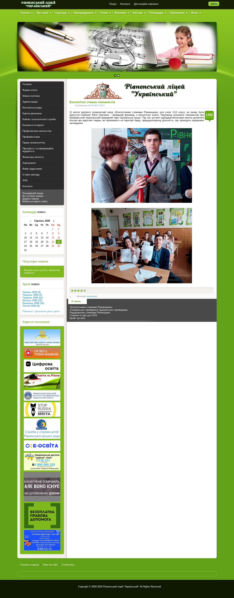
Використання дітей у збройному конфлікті (42, 271)
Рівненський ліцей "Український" (121, 586)
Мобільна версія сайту (35, 201)
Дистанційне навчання (146, 4)
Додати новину (30, 198)
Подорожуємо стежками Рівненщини (89, 312)
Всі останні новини (32, 196)
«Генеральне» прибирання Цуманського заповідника (98, 309)
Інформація (91, 296)
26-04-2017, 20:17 (96, 105)
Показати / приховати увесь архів (41, 311)
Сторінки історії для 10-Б (83, 315)
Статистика (68, 564)
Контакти (125, 4)
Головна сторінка (29, 564)
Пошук (112, 4)
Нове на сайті (50, 564)
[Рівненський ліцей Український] (38, 4)
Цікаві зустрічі (77, 318)
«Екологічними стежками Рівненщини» (90, 307)
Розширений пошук (32, 193)
